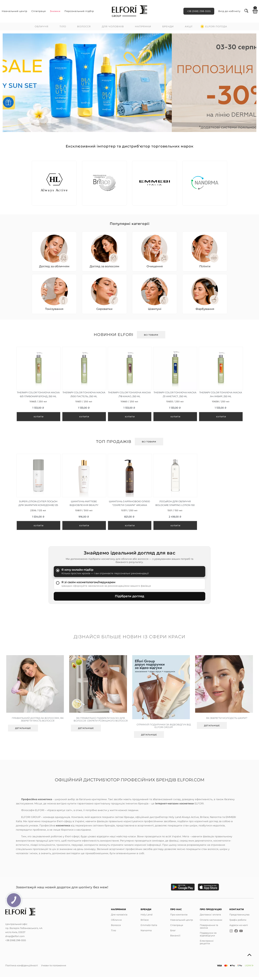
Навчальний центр (14, 11)
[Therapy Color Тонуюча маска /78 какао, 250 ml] (130, 384)
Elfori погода (216, 26)
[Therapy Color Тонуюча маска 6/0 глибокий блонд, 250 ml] (38, 384)
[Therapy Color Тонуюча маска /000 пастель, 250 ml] (84, 384)
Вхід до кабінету (229, 11)
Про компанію (178, 914)
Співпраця (38, 11)
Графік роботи (237, 919)
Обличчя (41, 26)
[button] (7, 82)
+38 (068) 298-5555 (199, 11)
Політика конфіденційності (21, 965)
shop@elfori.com (15, 936)
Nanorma (146, 930)
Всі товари (151, 335)
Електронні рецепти (207, 942)
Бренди (168, 26)
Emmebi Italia (149, 925)
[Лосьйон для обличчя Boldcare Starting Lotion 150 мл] (175, 492)
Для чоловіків (113, 26)
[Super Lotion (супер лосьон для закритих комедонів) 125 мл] (38, 492)
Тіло (63, 26)
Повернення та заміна (209, 926)
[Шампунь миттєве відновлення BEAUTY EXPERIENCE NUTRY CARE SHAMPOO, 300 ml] (84, 492)
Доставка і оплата (210, 914)
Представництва (239, 914)
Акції (188, 26)
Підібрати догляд (129, 596)
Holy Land (146, 914)
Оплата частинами (211, 919)
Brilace (145, 919)
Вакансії (175, 935)
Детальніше (26, 728)
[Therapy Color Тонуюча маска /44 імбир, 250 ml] (221, 384)
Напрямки (143, 26)
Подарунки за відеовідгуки (208, 934)
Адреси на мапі (238, 925)
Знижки (55, 11)
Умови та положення (53, 965)
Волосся (84, 26)
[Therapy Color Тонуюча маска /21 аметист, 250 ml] (175, 384)
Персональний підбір (79, 11)
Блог (173, 930)
